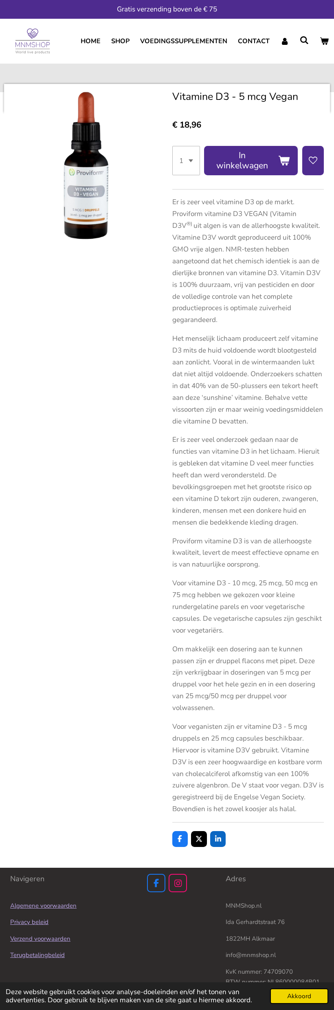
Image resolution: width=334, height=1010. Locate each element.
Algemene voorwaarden (43, 906)
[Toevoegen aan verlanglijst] (313, 160)
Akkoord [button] (299, 996)
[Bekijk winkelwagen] (324, 41)
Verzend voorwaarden (40, 939)
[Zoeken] (304, 40)
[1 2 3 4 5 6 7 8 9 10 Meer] (186, 160)
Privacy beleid (29, 922)
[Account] (284, 41)
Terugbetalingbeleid (37, 955)
